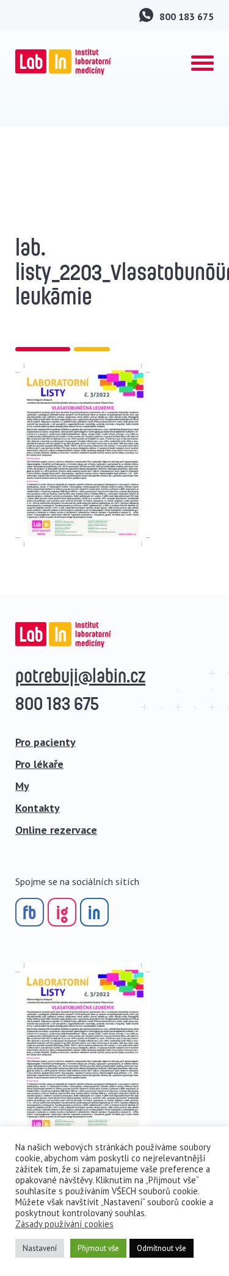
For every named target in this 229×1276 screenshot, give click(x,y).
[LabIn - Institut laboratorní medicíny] (63, 62)
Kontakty (37, 808)
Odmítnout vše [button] (161, 1248)
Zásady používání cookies (64, 1224)
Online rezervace (56, 830)
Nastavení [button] (40, 1248)
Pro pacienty (45, 742)
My (22, 786)
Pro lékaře (39, 764)
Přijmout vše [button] (98, 1248)
